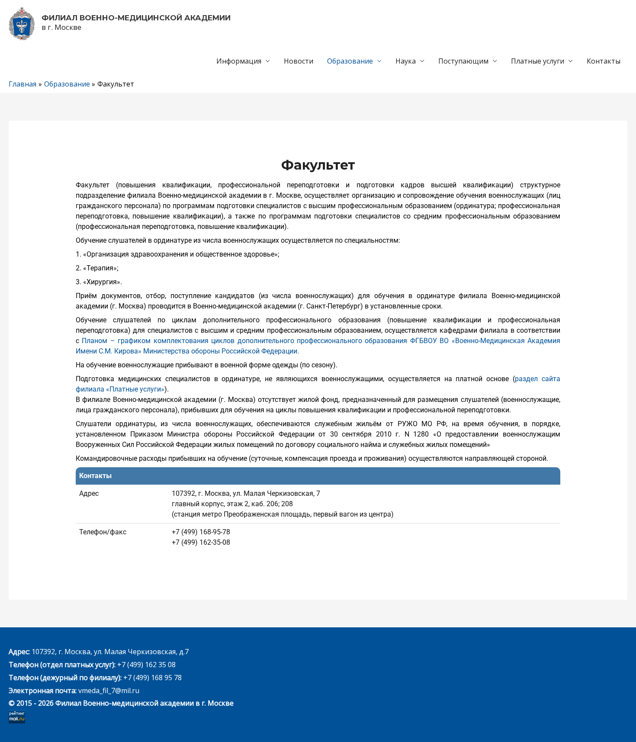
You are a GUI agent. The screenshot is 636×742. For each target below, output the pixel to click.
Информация (238, 61)
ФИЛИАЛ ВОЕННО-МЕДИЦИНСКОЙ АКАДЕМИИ (136, 17)
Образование (350, 61)
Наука (405, 61)
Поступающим (463, 61)
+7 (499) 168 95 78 (152, 677)
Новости (298, 61)
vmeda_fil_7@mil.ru (108, 690)
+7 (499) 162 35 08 (146, 664)
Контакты (603, 61)
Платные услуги (537, 61)
